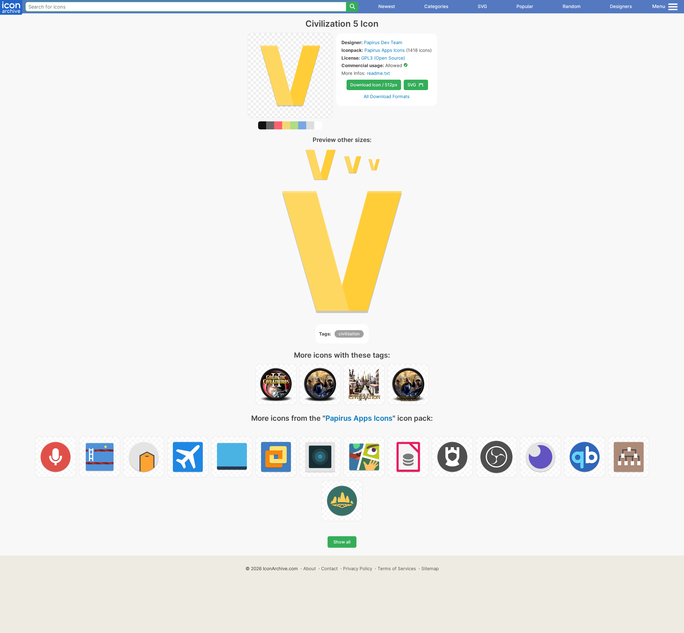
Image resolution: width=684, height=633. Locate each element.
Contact (329, 568)
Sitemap (430, 568)
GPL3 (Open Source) (383, 58)
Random (572, 6)
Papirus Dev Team (383, 42)
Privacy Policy (357, 568)
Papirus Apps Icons (384, 50)
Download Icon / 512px (373, 84)
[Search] (352, 7)
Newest (386, 6)
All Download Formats (387, 96)
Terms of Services (397, 568)
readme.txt (378, 73)
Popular (524, 6)
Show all (342, 542)
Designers (621, 6)
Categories (436, 6)
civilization (349, 333)
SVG (482, 6)
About (309, 568)
